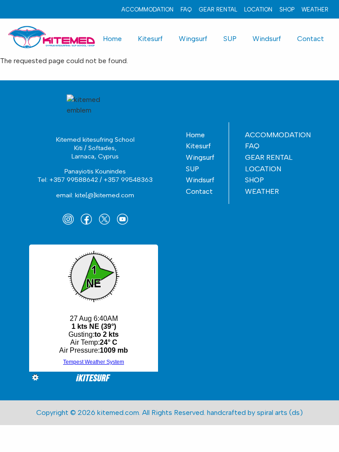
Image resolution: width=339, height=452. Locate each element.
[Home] (51, 36)
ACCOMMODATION (147, 9)
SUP (230, 38)
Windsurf (266, 38)
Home (112, 38)
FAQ (186, 9)
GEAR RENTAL (218, 9)
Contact (310, 38)
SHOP (286, 9)
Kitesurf (150, 38)
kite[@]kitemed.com (104, 195)
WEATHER (314, 9)
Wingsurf (193, 38)
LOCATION (258, 9)
